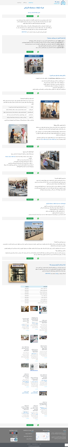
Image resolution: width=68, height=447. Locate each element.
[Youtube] (12, 433)
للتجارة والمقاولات (56, 3)
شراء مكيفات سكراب (52, 139)
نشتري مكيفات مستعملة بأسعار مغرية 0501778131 (43, 321)
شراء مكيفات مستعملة (29, 433)
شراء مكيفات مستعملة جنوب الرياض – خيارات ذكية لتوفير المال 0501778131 (34, 408)
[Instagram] (10, 433)
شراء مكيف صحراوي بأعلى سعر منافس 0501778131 (34, 379)
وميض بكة (57, 1)
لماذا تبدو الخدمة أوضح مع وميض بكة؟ (57, 264)
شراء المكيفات (30, 2)
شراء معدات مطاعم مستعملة (28, 436)
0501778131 (24, 31)
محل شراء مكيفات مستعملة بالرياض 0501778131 (34, 350)
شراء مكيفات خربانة (44, 139)
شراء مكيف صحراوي (35, 381)
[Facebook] (14, 433)
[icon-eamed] (63, 2)
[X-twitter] (16, 433)
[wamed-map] (43, 436)
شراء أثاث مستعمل (29, 438)
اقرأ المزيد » (45, 332)
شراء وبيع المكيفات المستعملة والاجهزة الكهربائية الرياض (34, 319)
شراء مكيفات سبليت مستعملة (10, 156)
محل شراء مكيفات (33, 353)
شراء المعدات (19, 2)
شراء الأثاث (25, 2)
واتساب (56, 273)
